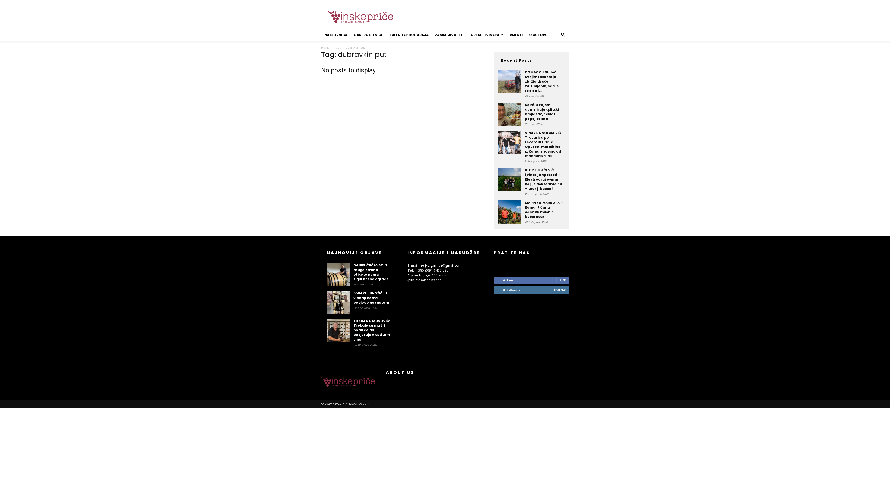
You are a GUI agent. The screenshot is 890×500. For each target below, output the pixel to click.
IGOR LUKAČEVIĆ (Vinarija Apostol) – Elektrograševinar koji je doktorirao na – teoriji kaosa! (543, 179)
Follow (560, 290)
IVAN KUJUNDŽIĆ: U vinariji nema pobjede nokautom (371, 298)
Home (325, 48)
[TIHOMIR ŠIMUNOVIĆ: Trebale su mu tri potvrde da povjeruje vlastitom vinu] (338, 330)
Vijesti (516, 35)
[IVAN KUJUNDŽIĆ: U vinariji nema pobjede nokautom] (338, 302)
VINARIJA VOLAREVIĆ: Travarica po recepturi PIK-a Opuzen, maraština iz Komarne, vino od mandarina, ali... (543, 144)
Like (563, 280)
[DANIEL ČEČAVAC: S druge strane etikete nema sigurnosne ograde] (338, 274)
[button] (563, 35)
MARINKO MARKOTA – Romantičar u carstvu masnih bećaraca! (544, 209)
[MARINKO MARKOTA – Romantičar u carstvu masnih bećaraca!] (509, 212)
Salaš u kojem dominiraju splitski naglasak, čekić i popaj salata (542, 112)
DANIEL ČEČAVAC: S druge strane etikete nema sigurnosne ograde (371, 272)
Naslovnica (335, 35)
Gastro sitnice (368, 35)
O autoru (538, 35)
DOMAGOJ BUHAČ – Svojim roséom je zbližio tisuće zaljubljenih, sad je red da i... (542, 81)
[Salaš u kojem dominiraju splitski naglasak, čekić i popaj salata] (509, 114)
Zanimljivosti (448, 35)
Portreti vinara (483, 35)
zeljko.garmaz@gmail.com (440, 265)
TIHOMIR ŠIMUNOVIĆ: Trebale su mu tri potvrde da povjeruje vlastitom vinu (371, 330)
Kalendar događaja (409, 35)
